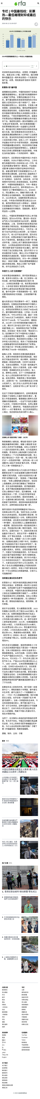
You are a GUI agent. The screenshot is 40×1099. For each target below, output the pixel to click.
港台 (3, 1002)
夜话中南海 (25, 1014)
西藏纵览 (24, 1012)
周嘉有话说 (25, 1019)
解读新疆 (24, 995)
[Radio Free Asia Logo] (20, 3)
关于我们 (4, 1065)
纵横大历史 (25, 1024)
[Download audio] (36, 66)
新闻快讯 (4, 990)
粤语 (3, 1037)
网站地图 (4, 1082)
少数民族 (4, 1014)
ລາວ (3, 1045)
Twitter (24, 1040)
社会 (3, 1009)
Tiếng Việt (5, 1055)
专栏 (3, 1017)
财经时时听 (25, 997)
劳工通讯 (24, 1002)
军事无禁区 (25, 999)
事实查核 (4, 1024)
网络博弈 (24, 1007)
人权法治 (4, 1007)
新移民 (24, 1009)
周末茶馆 (24, 1022)
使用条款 (4, 1080)
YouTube (24, 1035)
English (4, 1057)
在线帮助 (4, 1068)
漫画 (3, 1022)
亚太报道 (4, 992)
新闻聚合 (24, 1042)
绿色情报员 (25, 1004)
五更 (23, 990)
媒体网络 (4, 1012)
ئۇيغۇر (4, 1052)
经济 (3, 997)
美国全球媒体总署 (7, 1085)
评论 (3, 1019)
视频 (3, 1027)
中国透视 (24, 1017)
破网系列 (4, 1073)
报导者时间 (25, 992)
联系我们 (4, 1070)
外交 (3, 995)
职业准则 (4, 1075)
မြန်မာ (4, 1040)
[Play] (4, 66)
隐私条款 (4, 1078)
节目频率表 (25, 1045)
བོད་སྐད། (4, 1050)
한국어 (4, 1042)
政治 (3, 999)
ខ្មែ (2, 1047)
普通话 (4, 1035)
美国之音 (4, 1087)
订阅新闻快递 (26, 1047)
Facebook (24, 1037)
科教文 (4, 1004)
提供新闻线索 (26, 1050)
